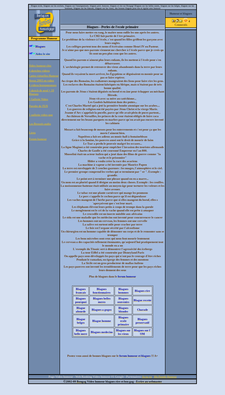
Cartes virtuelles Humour (43, 75)
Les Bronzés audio (40, 123)
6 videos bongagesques (42, 85)
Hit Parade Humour (165, 376)
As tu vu (147, 376)
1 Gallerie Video (38, 99)
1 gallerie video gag (41, 114)
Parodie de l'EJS (38, 106)
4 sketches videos (39, 70)
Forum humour (38, 139)
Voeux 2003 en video (41, 80)
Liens (32, 132)
